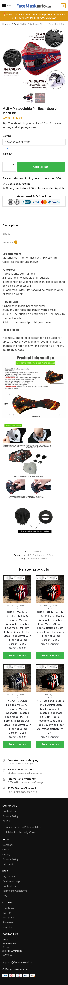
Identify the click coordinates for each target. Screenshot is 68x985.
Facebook (8, 908)
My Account (9, 876)
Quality (6, 854)
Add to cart (41, 167)
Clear (5, 148)
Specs (6, 233)
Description (10, 225)
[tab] (34, 225)
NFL (54, 695)
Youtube (7, 927)
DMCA (6, 821)
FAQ (4, 895)
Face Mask (11, 606)
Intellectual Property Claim (20, 832)
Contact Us (9, 811)
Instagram (8, 917)
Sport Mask (38, 555)
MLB (29, 555)
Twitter (6, 912)
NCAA (22, 606)
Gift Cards (8, 864)
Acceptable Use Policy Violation (23, 827)
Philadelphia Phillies (37, 558)
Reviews (9, 242)
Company (7, 844)
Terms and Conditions (14, 890)
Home (5, 24)
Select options (17, 655)
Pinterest (7, 922)
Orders (6, 849)
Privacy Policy (10, 816)
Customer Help (11, 881)
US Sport (15, 24)
